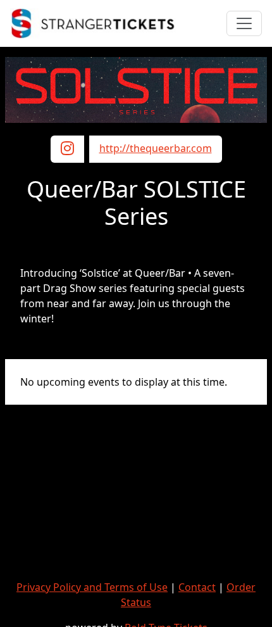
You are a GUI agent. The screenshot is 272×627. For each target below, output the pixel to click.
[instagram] (67, 150)
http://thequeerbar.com (155, 148)
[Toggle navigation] (244, 23)
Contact (197, 587)
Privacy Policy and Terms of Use (92, 587)
